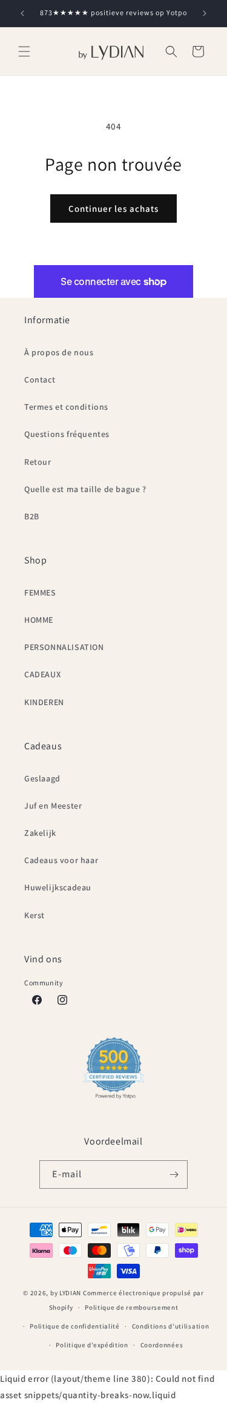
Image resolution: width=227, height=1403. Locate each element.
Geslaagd (42, 778)
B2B (31, 516)
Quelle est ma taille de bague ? (85, 489)
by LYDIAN (65, 1293)
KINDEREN (44, 702)
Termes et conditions (66, 406)
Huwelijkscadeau (57, 887)
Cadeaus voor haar (61, 860)
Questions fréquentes (67, 434)
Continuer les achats (113, 208)
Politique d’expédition (92, 1345)
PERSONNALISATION (64, 647)
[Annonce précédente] (22, 13)
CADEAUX (42, 674)
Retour (37, 461)
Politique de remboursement (131, 1307)
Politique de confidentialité (75, 1326)
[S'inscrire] (173, 1174)
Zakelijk (40, 832)
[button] (24, 51)
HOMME (38, 619)
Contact (39, 379)
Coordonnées (161, 1345)
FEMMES (40, 592)
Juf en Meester (53, 805)
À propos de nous (59, 352)
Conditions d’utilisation (170, 1326)
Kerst (34, 915)
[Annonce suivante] (204, 13)
